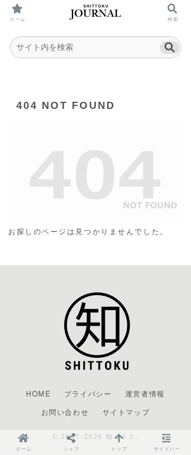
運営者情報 (145, 393)
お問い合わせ (65, 412)
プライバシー (88, 393)
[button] (169, 47)
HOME (38, 393)
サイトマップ (126, 412)
